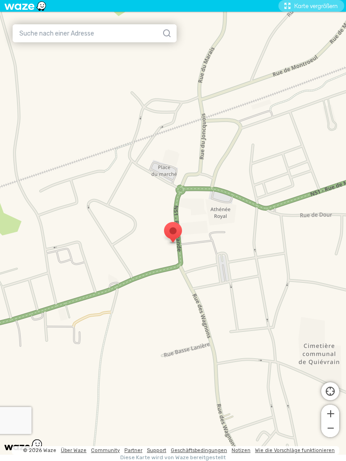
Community (105, 450)
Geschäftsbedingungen (199, 450)
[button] (330, 413)
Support (156, 450)
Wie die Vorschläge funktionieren (295, 450)
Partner (133, 450)
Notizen (241, 450)
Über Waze (73, 450)
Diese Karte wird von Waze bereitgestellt (173, 458)
